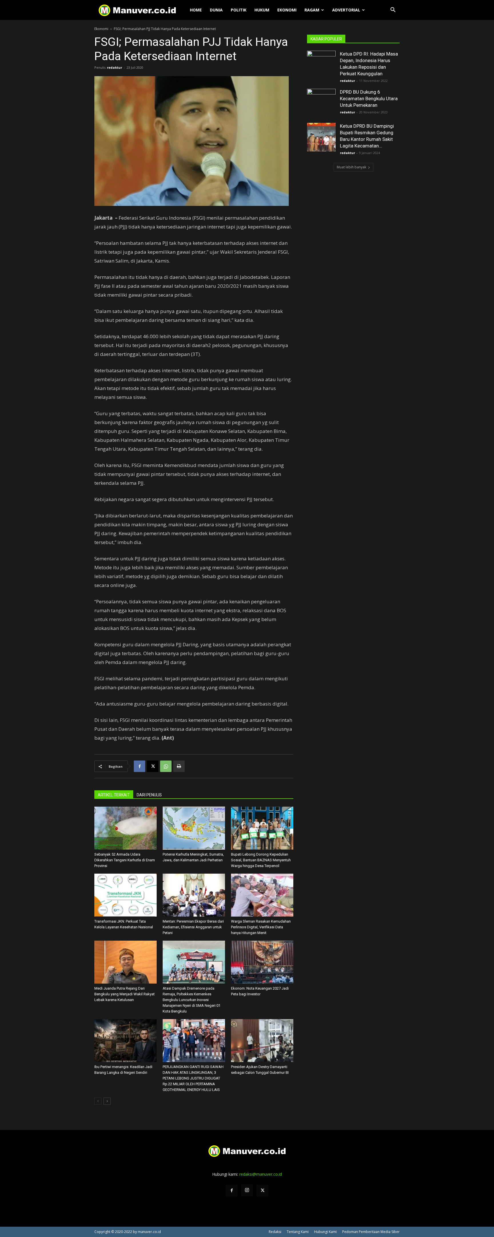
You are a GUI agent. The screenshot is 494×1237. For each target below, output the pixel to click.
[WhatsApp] (166, 766)
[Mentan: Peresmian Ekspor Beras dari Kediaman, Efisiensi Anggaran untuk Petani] (194, 895)
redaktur (114, 67)
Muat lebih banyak (351, 167)
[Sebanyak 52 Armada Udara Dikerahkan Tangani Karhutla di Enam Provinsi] (125, 828)
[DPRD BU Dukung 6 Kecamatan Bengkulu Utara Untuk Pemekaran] (321, 103)
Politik (238, 10)
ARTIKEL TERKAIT (114, 795)
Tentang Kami (298, 1231)
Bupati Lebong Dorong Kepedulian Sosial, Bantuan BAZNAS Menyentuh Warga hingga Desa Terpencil (261, 860)
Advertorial (346, 10)
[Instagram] (247, 1190)
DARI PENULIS (149, 795)
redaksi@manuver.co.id (260, 1174)
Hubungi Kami (325, 1231)
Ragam (311, 10)
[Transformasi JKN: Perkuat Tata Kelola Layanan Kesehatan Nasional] (125, 895)
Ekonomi (286, 10)
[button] (393, 10)
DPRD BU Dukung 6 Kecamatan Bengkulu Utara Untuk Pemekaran (369, 98)
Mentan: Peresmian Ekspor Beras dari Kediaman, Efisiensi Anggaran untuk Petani (193, 927)
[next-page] (107, 1101)
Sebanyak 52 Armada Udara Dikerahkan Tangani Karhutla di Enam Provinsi (124, 860)
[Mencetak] (179, 766)
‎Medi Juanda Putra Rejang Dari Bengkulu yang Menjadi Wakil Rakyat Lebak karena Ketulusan (124, 994)
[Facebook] (139, 766)
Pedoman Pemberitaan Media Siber (371, 1231)
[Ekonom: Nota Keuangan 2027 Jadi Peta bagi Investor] (262, 962)
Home (196, 10)
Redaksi (275, 1231)
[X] (152, 766)
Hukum (261, 10)
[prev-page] (97, 1101)
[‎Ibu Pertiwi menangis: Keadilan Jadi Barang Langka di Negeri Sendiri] (125, 1040)
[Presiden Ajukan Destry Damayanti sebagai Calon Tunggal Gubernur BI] (262, 1040)
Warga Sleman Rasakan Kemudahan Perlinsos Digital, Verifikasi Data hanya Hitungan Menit (261, 927)
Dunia (216, 10)
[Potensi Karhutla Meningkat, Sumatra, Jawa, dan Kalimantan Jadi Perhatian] (194, 828)
